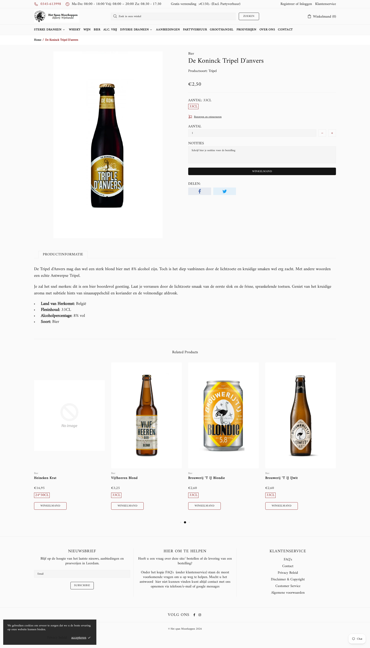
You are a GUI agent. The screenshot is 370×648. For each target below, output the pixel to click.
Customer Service (287, 586)
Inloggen (306, 4)
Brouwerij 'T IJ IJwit (281, 478)
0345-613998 (50, 4)
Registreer (287, 4)
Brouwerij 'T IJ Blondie (206, 478)
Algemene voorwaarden (288, 592)
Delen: (194, 184)
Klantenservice (325, 4)
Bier (191, 53)
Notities (196, 143)
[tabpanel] (69, 441)
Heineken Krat (45, 478)
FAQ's (288, 559)
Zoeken (249, 16)
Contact (287, 566)
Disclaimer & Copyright (288, 579)
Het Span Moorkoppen (56, 16)
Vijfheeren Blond (124, 478)
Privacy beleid (57, 637)
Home (37, 40)
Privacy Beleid (288, 573)
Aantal (194, 126)
